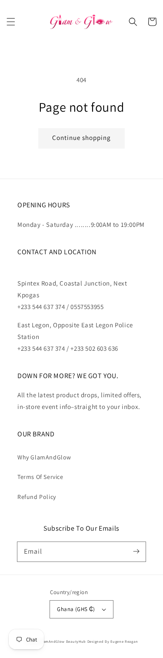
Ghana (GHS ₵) (76, 609)
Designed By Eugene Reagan (112, 641)
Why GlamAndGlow (44, 457)
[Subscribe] (136, 551)
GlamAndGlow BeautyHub (63, 641)
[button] (10, 21)
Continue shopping (81, 137)
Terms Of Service (40, 477)
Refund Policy (36, 497)
